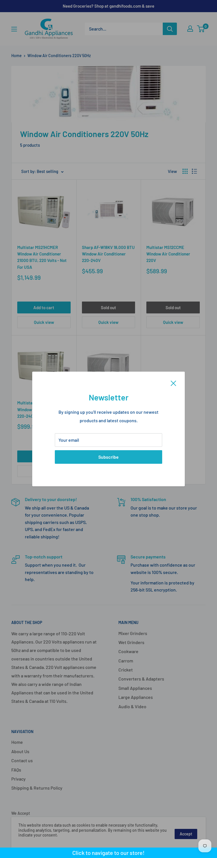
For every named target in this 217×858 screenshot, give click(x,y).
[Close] (173, 382)
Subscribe (108, 457)
